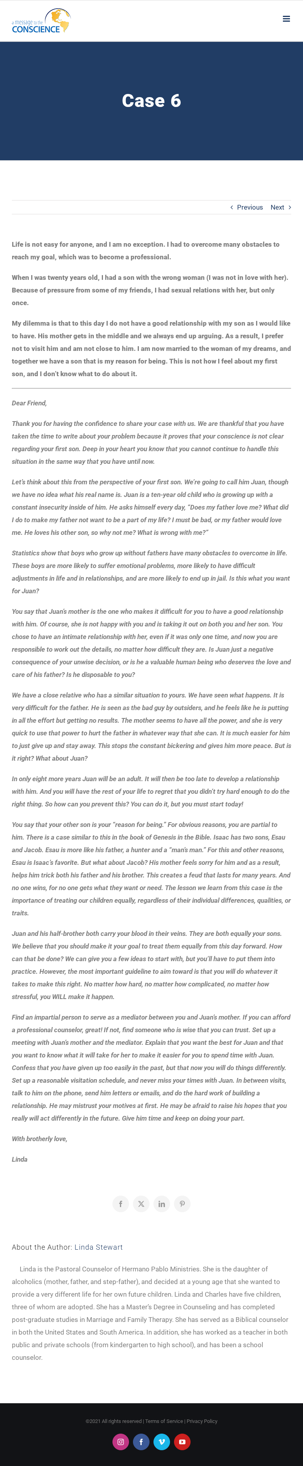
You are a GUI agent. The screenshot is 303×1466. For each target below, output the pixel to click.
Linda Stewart (99, 1247)
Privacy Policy (202, 1421)
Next (277, 207)
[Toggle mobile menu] (287, 19)
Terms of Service (164, 1421)
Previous (250, 207)
